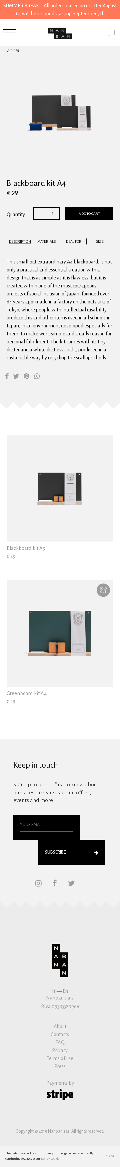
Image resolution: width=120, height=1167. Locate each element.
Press (60, 1066)
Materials (46, 241)
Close (110, 1156)
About (60, 1026)
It (53, 991)
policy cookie (50, 1158)
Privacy (60, 1050)
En (65, 991)
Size (99, 241)
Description (20, 241)
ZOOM (13, 51)
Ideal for (73, 241)
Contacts (60, 1034)
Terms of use (60, 1058)
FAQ (59, 1042)
